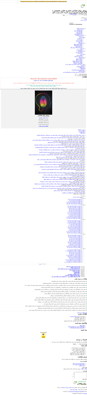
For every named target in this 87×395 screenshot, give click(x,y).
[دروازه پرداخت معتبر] (43, 337)
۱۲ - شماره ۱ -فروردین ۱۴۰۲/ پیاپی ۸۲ (74, 247)
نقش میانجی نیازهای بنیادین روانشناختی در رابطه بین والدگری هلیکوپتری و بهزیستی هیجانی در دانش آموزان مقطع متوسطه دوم (60, 147)
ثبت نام (85, 18)
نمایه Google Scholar (81, 66)
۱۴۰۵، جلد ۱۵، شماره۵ (43, 117)
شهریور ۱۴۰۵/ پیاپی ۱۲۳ (77, 197)
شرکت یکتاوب (82, 365)
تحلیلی (86, 368)
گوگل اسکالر (82, 325)
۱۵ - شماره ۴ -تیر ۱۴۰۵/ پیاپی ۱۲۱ (75, 200)
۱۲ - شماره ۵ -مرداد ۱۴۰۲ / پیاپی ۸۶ (75, 242)
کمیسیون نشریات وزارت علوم (79, 363)
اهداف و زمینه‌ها (79, 40)
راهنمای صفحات (79, 58)
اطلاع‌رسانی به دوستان (77, 63)
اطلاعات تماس (79, 55)
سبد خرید (80, 36)
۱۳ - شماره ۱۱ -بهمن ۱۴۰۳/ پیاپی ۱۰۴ (75, 221)
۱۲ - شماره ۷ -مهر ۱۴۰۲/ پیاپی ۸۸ (75, 240)
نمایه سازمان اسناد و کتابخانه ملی (78, 69)
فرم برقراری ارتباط (78, 56)
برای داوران (82, 48)
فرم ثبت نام (80, 53)
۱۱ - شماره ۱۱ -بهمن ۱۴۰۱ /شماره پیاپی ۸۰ (73, 250)
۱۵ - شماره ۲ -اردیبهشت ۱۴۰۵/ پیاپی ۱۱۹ (74, 202)
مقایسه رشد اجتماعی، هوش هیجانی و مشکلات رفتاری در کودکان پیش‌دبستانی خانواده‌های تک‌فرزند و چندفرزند (63, 169)
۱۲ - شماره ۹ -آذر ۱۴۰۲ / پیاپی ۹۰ (75, 238)
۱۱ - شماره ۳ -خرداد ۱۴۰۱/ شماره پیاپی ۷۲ (74, 259)
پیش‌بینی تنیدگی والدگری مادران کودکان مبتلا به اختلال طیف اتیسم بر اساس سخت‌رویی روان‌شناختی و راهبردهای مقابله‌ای (61, 135)
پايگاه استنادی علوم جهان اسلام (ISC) (77, 327)
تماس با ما (83, 54)
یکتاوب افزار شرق (73, 389)
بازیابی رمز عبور (84, 19)
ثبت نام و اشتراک (81, 50)
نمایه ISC (83, 65)
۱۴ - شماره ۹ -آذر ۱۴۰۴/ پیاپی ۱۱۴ (75, 209)
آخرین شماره (79, 29)
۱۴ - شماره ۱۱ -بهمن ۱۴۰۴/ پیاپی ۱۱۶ (75, 207)
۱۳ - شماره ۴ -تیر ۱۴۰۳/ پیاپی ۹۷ (76, 229)
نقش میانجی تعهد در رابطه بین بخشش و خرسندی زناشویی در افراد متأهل (70, 157)
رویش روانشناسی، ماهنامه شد (74, 274)
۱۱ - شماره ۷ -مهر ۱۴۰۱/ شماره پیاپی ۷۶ (74, 255)
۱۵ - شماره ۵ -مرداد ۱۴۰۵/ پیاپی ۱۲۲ (75, 199)
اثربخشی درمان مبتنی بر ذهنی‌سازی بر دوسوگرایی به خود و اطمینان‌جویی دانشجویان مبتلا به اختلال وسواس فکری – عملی (61, 159)
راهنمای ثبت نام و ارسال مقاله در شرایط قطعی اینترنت (74, 72)
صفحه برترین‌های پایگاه (77, 62)
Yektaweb (85, 393)
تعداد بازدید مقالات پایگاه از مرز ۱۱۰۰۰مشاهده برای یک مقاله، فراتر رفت (66, 276)
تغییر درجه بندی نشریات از (74, 269)
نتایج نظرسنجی (77, 272)
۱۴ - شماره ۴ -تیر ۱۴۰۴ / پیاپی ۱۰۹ (75, 214)
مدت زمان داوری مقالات (75, 267)
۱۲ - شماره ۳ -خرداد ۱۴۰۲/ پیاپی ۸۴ (75, 245)
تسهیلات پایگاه (82, 57)
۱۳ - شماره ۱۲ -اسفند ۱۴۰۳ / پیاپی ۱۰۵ (74, 220)
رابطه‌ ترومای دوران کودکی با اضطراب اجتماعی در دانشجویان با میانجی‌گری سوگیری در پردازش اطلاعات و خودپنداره (62, 149)
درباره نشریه (79, 38)
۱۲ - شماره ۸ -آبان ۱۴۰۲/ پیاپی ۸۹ (75, 239)
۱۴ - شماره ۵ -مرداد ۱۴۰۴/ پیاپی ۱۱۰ (75, 213)
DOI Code (83, 68)
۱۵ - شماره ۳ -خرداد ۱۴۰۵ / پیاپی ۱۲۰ (75, 201)
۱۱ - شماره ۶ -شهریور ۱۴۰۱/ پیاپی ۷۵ (75, 256)
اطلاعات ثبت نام (79, 52)
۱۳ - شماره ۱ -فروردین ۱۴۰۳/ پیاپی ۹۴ (74, 232)
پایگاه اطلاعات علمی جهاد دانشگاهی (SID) (76, 326)
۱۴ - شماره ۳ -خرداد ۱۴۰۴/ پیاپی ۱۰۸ (75, 216)
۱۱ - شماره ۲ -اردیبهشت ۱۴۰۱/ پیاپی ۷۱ (74, 260)
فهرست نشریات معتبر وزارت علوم (73, 266)
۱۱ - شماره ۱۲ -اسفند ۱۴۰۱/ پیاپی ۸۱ (75, 249)
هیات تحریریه (79, 39)
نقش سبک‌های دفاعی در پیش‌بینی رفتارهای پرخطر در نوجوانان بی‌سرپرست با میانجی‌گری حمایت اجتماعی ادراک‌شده (62, 152)
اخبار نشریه (80, 41)
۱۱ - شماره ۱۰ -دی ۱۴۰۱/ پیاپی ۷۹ (75, 251)
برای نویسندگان (82, 43)
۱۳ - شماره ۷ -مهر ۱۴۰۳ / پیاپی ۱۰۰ (75, 226)
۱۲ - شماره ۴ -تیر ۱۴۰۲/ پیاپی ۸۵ (76, 244)
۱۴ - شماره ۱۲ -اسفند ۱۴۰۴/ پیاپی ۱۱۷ (74, 205)
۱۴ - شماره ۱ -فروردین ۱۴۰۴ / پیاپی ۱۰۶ (74, 218)
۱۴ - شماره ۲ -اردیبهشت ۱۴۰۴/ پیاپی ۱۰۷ (74, 217)
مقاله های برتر (79, 31)
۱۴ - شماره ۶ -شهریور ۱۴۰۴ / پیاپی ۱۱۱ (74, 212)
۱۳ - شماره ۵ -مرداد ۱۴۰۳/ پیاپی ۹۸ (75, 228)
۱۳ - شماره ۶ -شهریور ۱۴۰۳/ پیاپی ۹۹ (75, 227)
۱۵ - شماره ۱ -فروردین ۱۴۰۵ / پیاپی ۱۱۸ (74, 203)
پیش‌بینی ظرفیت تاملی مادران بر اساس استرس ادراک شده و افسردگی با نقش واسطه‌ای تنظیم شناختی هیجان (63, 137)
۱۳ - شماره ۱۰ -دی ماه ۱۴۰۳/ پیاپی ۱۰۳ (74, 222)
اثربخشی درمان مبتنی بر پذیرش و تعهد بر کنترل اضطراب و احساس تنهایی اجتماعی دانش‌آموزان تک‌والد (65, 161)
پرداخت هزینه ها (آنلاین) (80, 35)
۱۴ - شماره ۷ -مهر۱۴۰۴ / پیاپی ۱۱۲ (75, 211)
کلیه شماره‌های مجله (78, 30)
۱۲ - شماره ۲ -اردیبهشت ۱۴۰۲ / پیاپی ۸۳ (74, 246)
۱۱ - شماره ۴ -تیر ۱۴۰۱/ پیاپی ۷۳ (76, 258)
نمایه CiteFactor (82, 70)
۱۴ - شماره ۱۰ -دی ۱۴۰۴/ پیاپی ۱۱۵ (75, 208)
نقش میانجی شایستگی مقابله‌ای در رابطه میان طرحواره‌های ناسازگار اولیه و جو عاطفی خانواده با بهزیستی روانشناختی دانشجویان (59, 144)
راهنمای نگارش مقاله (78, 44)
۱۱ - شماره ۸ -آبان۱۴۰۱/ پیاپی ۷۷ (75, 254)
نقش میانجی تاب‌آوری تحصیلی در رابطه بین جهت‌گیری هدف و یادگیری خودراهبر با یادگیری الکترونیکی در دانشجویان (62, 166)
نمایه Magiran (82, 67)
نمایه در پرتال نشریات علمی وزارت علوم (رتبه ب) (75, 64)
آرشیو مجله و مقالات (81, 28)
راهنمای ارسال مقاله (78, 45)
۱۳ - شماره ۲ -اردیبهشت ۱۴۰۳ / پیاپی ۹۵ (74, 231)
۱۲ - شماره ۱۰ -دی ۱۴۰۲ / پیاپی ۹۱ (75, 237)
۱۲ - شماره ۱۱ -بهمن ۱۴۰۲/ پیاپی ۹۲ (75, 236)
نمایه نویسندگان (79, 33)
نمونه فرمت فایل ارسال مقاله (76, 47)
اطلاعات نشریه (82, 37)
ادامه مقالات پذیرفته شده (82, 312)
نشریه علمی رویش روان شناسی (67, 387)
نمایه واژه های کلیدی (78, 34)
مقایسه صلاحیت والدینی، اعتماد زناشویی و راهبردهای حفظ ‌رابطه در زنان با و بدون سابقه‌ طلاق (66, 142)
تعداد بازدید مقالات (76, 270)
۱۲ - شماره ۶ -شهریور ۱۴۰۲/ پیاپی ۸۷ (75, 241)
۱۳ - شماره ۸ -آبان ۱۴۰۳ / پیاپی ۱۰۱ (75, 225)
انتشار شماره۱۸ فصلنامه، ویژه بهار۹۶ (72, 275)
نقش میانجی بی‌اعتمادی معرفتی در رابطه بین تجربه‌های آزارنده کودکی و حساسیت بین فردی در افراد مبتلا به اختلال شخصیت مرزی (59, 164)
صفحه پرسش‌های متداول (77, 60)
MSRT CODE (77, 273)
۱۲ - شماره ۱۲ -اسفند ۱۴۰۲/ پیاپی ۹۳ (75, 235)
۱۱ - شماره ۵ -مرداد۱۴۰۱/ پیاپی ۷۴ (75, 257)
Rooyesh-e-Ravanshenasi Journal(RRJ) (76, 391)
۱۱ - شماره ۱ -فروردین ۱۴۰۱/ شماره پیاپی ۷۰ (73, 261)
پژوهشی (82, 368)
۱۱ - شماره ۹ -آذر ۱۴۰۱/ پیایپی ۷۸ (75, 252)
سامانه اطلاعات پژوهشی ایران (79, 364)
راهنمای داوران (79, 49)
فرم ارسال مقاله (79, 46)
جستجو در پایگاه (79, 59)
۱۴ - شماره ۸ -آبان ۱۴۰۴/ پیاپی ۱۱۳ (75, 210)
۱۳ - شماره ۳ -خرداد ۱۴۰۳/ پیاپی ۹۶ (75, 230)
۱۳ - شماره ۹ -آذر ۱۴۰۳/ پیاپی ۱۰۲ (75, 223)
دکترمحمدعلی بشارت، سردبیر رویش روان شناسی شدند (69, 268)
